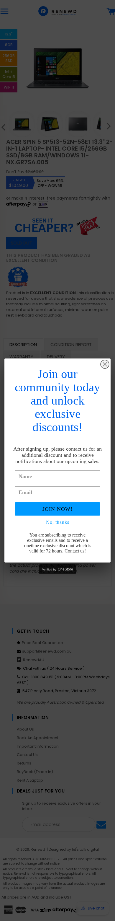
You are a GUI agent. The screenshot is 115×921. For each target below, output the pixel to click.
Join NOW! (57, 509)
